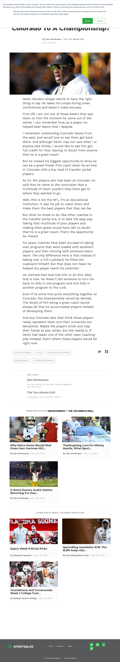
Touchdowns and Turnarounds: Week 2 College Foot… (31, 592)
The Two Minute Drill (73, 39)
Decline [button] (100, 21)
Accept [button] (87, 21)
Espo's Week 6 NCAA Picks (28, 548)
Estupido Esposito (22, 555)
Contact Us (60, 646)
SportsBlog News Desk (77, 555)
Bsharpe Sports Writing (24, 598)
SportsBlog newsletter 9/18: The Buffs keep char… (85, 549)
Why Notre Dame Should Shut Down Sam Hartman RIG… (30, 447)
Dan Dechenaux (53, 39)
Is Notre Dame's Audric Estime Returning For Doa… (31, 492)
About (50, 646)
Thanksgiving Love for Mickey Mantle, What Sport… (83, 447)
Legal (70, 646)
